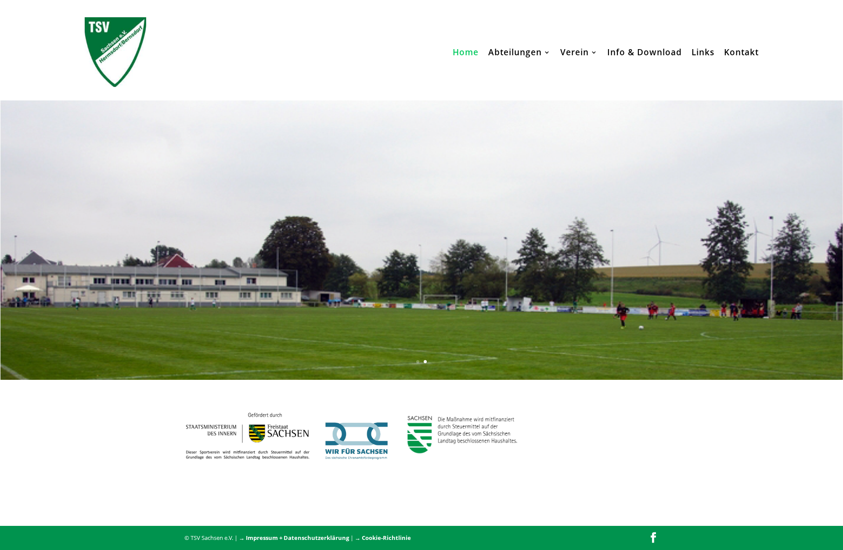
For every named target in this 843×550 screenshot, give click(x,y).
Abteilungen (515, 52)
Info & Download (644, 52)
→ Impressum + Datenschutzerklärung (294, 538)
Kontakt (741, 52)
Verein (574, 52)
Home (466, 52)
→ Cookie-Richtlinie (383, 538)
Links (703, 52)
